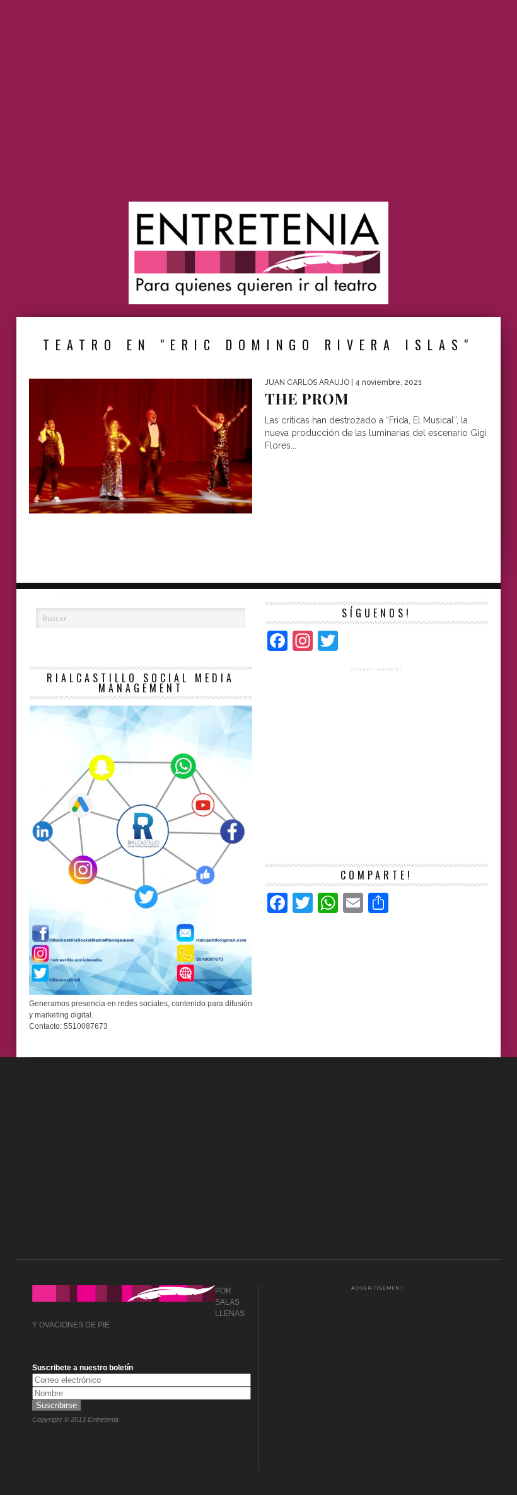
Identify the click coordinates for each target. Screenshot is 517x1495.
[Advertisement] (258, 101)
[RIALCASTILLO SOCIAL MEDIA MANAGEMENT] (140, 992)
